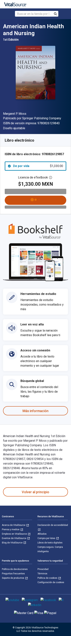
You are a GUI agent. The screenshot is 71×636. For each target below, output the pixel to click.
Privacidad (42, 569)
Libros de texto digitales (49, 542)
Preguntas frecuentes (13, 573)
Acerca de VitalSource (14, 525)
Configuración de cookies (50, 582)
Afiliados (42, 534)
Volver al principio (35, 492)
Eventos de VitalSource (14, 538)
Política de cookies (47, 578)
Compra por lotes (46, 538)
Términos (42, 573)
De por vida (38, 166)
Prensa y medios (11, 529)
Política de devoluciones (15, 569)
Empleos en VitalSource (14, 534)
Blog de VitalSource (12, 542)
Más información (35, 411)
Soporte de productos (13, 578)
